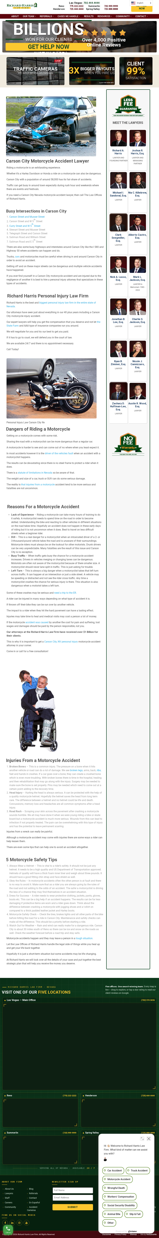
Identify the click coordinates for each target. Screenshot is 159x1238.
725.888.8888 (111, 9)
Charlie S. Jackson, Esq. (137, 321)
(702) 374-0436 (148, 1000)
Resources (104, 16)
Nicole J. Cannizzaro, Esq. (138, 364)
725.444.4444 (76, 9)
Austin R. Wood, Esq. (137, 405)
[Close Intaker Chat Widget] (148, 1138)
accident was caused (36, 622)
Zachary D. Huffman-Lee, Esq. (118, 406)
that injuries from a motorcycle (38, 484)
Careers (8, 1202)
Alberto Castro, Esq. (137, 236)
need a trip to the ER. (65, 592)
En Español (34, 1202)
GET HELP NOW (142, 7)
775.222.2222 (76, 6)
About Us (9, 1189)
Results (88, 16)
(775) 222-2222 (69, 1095)
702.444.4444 (92, 2)
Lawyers (9, 1193)
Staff (7, 1198)
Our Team (28, 16)
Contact (140, 16)
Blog (31, 1189)
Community (123, 16)
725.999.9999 (111, 6)
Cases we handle (68, 16)
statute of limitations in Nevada (35, 472)
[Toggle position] (142, 1138)
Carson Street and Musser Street (27, 216)
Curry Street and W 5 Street (24, 225)
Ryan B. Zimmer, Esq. (118, 363)
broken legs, (76, 770)
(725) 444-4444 (148, 1095)
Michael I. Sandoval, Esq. (118, 194)
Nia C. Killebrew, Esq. (137, 194)
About (15, 16)
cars (17, 256)
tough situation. (84, 938)
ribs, (98, 770)
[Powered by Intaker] (132, 1231)
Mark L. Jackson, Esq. (137, 278)
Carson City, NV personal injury (61, 641)
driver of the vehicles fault (59, 453)
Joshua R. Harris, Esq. (137, 152)
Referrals (46, 16)
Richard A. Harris (118, 152)
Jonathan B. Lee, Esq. (118, 321)
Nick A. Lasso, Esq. (118, 278)
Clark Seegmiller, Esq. (118, 237)
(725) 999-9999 (69, 1133)
